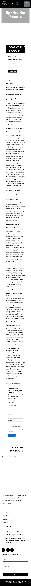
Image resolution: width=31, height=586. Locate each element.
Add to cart (13, 71)
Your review (12, 405)
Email (10, 420)
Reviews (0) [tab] (9, 83)
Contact (5, 519)
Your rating (10, 401)
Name (10, 414)
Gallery (5, 523)
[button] (12, 3)
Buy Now (6, 516)
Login (17, 4)
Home (5, 509)
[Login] (17, 2)
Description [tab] (9, 81)
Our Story (6, 512)
